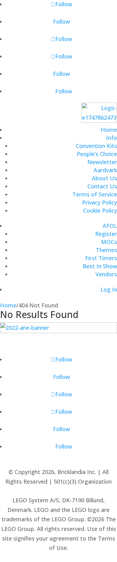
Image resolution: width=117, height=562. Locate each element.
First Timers (101, 258)
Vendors (106, 274)
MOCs (109, 242)
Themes (106, 250)
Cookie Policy (100, 210)
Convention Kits (96, 146)
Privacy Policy (99, 202)
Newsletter (102, 162)
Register (106, 233)
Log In (108, 289)
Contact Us (102, 186)
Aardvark (105, 170)
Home (109, 129)
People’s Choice (97, 154)
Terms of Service (94, 194)
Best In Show (100, 266)
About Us (104, 178)
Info (111, 137)
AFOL (110, 225)
